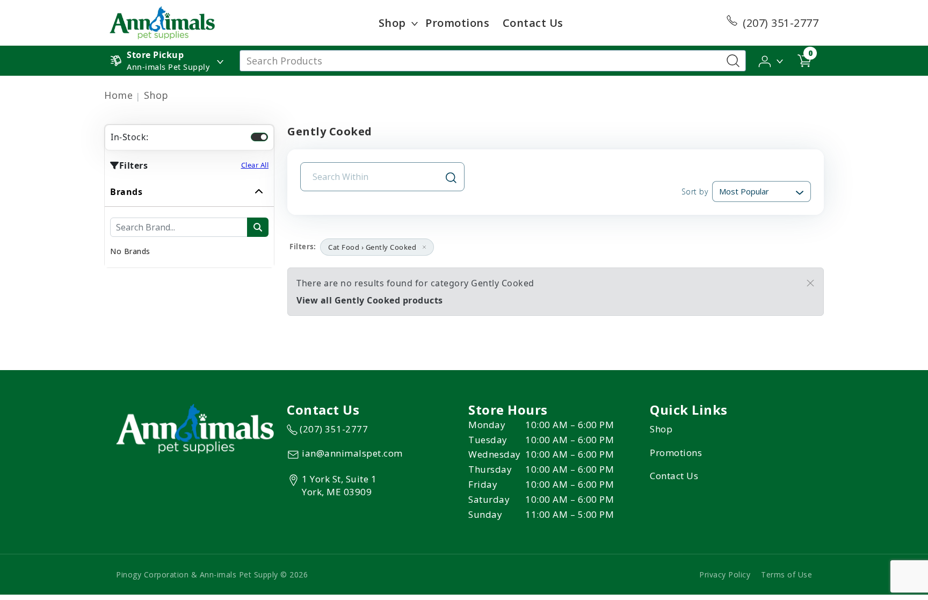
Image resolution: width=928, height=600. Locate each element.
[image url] (162, 22)
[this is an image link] (195, 427)
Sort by (695, 191)
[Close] (810, 283)
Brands (126, 192)
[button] (771, 60)
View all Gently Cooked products (369, 300)
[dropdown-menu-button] (414, 23)
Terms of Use (786, 574)
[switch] (259, 137)
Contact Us (533, 23)
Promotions (457, 23)
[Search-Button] (733, 61)
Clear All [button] (255, 165)
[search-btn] (258, 227)
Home (118, 95)
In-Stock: (130, 137)
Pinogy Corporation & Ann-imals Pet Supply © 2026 (212, 574)
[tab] (189, 222)
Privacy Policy (724, 574)
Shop (392, 23)
